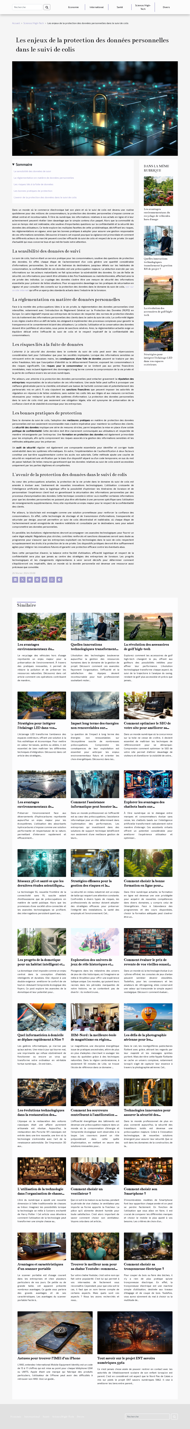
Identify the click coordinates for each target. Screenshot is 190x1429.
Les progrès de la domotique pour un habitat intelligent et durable (40, 964)
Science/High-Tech (143, 7)
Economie (73, 7)
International (97, 7)
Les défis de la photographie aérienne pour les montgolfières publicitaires (145, 1039)
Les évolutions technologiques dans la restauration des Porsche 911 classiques (41, 1114)
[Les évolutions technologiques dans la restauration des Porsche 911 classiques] (42, 1092)
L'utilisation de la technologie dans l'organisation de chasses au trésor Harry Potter (41, 1193)
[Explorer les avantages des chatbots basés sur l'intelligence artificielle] (148, 783)
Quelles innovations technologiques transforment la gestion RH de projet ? (93, 648)
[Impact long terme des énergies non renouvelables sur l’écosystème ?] (95, 705)
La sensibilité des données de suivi (32, 171)
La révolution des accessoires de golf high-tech (158, 312)
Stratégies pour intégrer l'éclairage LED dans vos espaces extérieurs (36, 727)
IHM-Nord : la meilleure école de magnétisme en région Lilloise (93, 1039)
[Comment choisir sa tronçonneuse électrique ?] (148, 1246)
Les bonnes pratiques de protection (33, 190)
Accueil (16, 23)
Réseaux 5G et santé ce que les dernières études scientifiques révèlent (41, 885)
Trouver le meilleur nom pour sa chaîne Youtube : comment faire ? (94, 1268)
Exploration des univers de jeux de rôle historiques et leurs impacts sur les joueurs (93, 964)
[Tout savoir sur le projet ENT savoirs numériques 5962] (134, 1332)
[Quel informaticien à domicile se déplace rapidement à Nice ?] (42, 1016)
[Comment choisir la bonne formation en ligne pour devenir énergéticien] (148, 862)
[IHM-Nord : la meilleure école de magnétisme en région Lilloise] (95, 1016)
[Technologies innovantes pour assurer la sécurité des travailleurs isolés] (148, 1092)
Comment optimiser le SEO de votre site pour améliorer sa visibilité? (147, 727)
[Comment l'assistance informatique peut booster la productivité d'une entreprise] (95, 783)
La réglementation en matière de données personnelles (44, 177)
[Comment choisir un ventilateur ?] (95, 1170)
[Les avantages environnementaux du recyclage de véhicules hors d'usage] (158, 190)
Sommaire (24, 164)
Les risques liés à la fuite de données (33, 184)
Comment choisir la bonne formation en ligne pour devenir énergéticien (144, 885)
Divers (166, 7)
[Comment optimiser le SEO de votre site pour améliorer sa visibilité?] (148, 705)
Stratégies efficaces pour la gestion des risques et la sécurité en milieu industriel (93, 885)
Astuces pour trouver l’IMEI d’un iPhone (49, 1358)
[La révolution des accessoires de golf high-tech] (158, 289)
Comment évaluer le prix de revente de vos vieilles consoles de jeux (148, 964)
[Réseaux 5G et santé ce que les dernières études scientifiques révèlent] (42, 862)
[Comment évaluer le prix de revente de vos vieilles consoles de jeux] (148, 941)
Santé (120, 7)
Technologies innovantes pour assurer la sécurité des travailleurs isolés (147, 1114)
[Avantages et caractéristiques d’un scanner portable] (42, 1246)
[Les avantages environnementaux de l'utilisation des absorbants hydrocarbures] (42, 783)
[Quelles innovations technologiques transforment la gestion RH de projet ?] (158, 240)
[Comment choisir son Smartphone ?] (148, 1170)
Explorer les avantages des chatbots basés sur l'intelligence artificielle (144, 806)
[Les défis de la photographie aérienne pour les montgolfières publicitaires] (148, 1016)
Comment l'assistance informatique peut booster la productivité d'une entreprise (93, 806)
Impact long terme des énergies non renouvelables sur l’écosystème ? (95, 727)
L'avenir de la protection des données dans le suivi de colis (45, 197)
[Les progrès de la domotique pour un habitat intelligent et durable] (42, 941)
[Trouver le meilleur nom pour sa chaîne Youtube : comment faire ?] (95, 1246)
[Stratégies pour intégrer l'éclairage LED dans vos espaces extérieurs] (158, 336)
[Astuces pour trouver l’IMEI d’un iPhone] (55, 1332)
